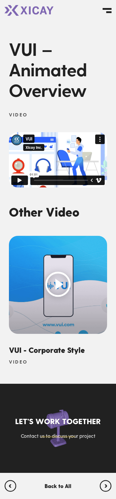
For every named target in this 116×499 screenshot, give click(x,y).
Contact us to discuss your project (58, 435)
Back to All (58, 486)
